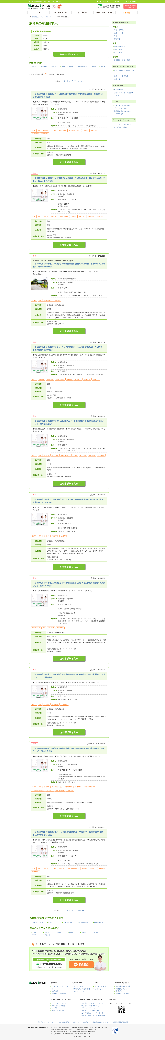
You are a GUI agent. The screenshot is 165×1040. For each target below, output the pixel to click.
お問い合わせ (41, 1022)
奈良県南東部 (98, 922)
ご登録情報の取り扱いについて (101, 1022)
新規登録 (84, 964)
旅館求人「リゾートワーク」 (91, 1010)
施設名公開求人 (119, 46)
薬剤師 (94, 66)
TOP (38, 12)
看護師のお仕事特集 (59, 993)
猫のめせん (99, 989)
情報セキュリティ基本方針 (81, 1022)
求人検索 (55, 991)
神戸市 (71, 932)
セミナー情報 (118, 89)
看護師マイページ (122, 993)
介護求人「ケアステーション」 (92, 1003)
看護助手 (54, 66)
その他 (103, 66)
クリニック (118, 52)
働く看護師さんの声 (123, 986)
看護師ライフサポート (124, 989)
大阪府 (34, 932)
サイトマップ (52, 1022)
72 (76, 81)
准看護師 (44, 66)
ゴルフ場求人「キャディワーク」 (93, 1013)
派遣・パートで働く (121, 76)
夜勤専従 (117, 39)
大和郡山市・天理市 (70, 922)
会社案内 (118, 1)
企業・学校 (118, 49)
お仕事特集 (82, 12)
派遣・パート (118, 33)
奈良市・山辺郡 (38, 922)
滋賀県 (96, 932)
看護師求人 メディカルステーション (43, 17)
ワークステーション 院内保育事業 (93, 1015)
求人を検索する (60, 12)
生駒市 (50, 922)
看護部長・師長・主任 (122, 60)
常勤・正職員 (118, 30)
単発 (115, 36)
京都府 (84, 932)
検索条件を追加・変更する (69, 54)
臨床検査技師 (82, 66)
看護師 (33, 66)
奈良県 (34, 935)
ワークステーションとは (104, 12)
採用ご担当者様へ (131, 1)
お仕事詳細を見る (69, 162)
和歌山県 (47, 935)
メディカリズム (100, 986)
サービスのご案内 (104, 1)
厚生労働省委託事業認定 (120, 1022)
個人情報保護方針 (64, 1022)
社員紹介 (119, 991)
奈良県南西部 (83, 922)
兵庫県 (59, 932)
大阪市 (47, 932)
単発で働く (118, 79)
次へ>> (81, 81)
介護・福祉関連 (67, 66)
